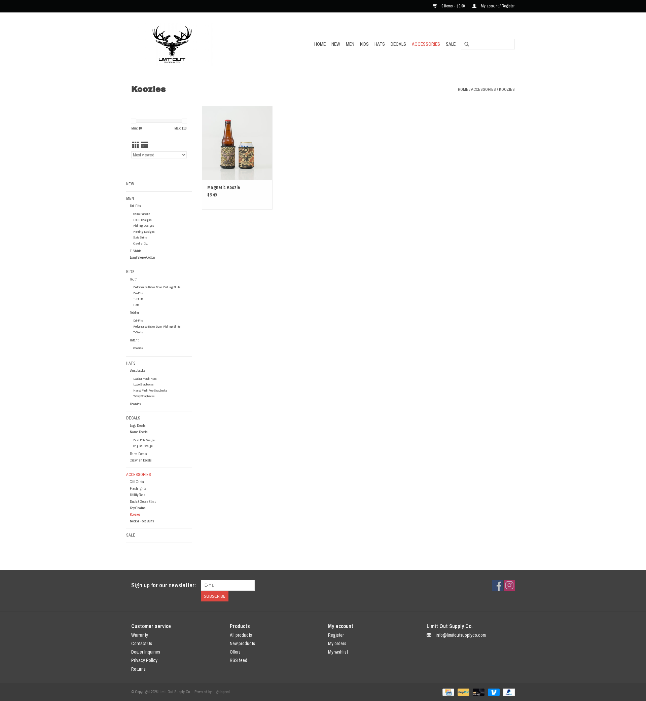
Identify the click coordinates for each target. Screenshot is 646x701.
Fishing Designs (143, 225)
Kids (364, 44)
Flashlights (138, 488)
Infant (134, 340)
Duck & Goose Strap (143, 501)
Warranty (139, 635)
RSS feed (238, 660)
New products (242, 643)
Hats (379, 44)
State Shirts (140, 237)
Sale (451, 44)
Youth (134, 279)
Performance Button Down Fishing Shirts (156, 287)
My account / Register (497, 6)
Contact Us (141, 643)
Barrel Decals (138, 453)
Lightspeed (221, 692)
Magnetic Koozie (223, 187)
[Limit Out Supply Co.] (186, 44)
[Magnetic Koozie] (237, 143)
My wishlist (338, 652)
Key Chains (138, 508)
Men (350, 44)
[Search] (466, 44)
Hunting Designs (143, 231)
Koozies (507, 89)
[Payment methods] (447, 692)
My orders (337, 643)
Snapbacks (137, 370)
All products (241, 635)
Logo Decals (138, 425)
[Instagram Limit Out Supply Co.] (509, 585)
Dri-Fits (135, 206)
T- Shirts (138, 299)
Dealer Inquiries (145, 652)
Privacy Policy (144, 660)
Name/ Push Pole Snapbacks (150, 390)
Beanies (135, 404)
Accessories (426, 44)
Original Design (143, 446)
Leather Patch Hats (144, 378)
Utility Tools (137, 494)
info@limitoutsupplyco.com (461, 635)
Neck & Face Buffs (142, 521)
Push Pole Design (144, 440)
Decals (398, 44)
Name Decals (139, 432)
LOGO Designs (142, 220)
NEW (335, 44)
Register (336, 635)
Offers (235, 652)
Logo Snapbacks (143, 384)
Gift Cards (137, 481)
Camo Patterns (141, 214)
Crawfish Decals (141, 460)
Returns (138, 669)
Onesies (138, 348)
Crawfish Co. (140, 243)
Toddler (134, 312)
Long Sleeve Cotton (142, 257)
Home (320, 44)
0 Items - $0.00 (453, 6)
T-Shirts (136, 251)
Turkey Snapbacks (143, 396)
